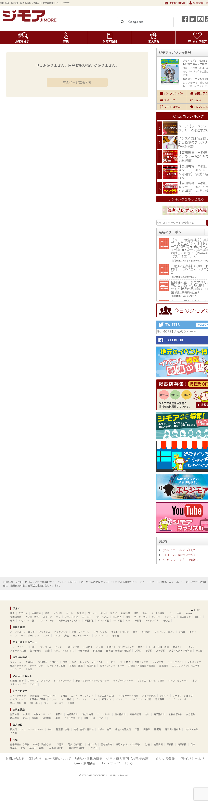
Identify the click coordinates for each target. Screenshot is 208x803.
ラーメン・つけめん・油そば (102, 613)
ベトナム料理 (157, 613)
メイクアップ (60, 631)
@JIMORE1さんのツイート (176, 331)
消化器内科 (87, 714)
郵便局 (157, 729)
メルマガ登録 (165, 758)
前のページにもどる (77, 82)
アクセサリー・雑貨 (128, 695)
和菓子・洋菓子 (38, 699)
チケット (164, 695)
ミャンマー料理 (133, 620)
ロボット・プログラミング (120, 646)
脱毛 (135, 631)
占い (194, 680)
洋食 (144, 613)
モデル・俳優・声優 (159, 646)
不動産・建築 (76, 665)
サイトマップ (110, 763)
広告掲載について (58, 758)
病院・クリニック (43, 714)
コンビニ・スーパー (178, 699)
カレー (198, 616)
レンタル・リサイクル (91, 661)
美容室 (182, 631)
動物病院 (46, 718)
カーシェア (15, 669)
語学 (34, 646)
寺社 (50, 729)
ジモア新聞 (110, 37)
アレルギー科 (103, 714)
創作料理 (125, 613)
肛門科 (59, 714)
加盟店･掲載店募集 (88, 758)
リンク (128, 763)
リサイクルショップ (183, 695)
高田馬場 (158, 744)
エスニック (185, 616)
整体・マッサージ (80, 631)
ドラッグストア (72, 718)
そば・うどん (101, 616)
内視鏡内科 (72, 714)
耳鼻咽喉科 (135, 714)
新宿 (23, 748)
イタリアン (170, 616)
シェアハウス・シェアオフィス (167, 661)
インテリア (121, 699)
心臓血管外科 (175, 714)
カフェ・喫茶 (32, 616)
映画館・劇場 (17, 680)
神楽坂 (13, 748)
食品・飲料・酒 (18, 702)
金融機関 (163, 665)
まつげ (192, 631)
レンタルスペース (63, 680)
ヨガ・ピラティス (82, 635)
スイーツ (172, 100)
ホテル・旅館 (191, 729)
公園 (137, 729)
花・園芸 (58, 702)
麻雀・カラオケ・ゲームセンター (92, 680)
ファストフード (46, 620)
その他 (166, 620)
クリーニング (36, 665)
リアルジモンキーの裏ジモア (184, 559)
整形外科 (14, 714)
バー (170, 613)
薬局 (57, 718)
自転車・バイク (18, 699)
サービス (110, 661)
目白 (193, 744)
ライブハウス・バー (123, 680)
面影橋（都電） (57, 748)
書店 (69, 699)
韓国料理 (88, 620)
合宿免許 (87, 646)
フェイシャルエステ (164, 631)
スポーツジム (100, 631)
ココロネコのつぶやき (179, 554)
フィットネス (101, 635)
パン (58, 616)
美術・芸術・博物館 (84, 729)
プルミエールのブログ (179, 549)
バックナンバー (172, 93)
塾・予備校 (35, 650)
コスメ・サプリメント (82, 695)
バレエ (99, 646)
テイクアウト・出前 (141, 699)
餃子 (47, 613)
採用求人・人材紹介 (48, 661)
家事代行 (29, 661)
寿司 (12, 620)
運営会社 (34, 758)
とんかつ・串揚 (26, 620)
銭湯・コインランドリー (112, 665)
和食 (12, 613)
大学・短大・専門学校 (180, 650)
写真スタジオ (141, 661)
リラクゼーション (30, 635)
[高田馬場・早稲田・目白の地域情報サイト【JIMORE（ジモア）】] (30, 20)
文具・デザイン (18, 695)
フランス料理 (71, 616)
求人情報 (154, 37)
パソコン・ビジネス (64, 650)
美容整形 (145, 631)
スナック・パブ (18, 684)
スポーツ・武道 (18, 650)
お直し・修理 (69, 661)
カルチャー (178, 646)
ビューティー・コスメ (87, 699)
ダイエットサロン (120, 631)
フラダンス (44, 631)
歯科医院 (14, 718)
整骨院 (35, 718)
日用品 (63, 695)
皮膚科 (26, 714)
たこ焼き (117, 616)
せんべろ (57, 613)
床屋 (66, 635)
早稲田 (170, 744)
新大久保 (92, 744)
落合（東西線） (75, 744)
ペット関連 (125, 661)
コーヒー (86, 616)
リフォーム (15, 661)
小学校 (138, 650)
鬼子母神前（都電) (19, 744)
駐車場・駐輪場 (173, 729)
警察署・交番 (62, 729)
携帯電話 (34, 695)
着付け (141, 646)
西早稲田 (182, 744)
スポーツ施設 (104, 729)
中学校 (148, 650)
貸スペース (45, 646)
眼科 (25, 718)
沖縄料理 (36, 613)
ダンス (191, 646)
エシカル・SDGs (106, 695)
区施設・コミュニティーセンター (26, 729)
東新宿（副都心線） (43, 744)
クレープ (156, 616)
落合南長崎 (106, 744)
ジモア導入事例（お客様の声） (129, 758)
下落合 (60, 744)
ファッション (56, 699)
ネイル (57, 635)
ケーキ (69, 613)
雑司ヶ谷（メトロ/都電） (128, 744)
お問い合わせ (175, 3)
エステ (46, 635)
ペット (47, 702)
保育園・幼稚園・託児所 (118, 650)
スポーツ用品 (149, 695)
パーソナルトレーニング (22, 631)
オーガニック (49, 695)
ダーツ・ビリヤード (178, 680)
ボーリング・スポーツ (39, 680)
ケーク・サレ (140, 616)
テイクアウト (152, 620)
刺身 (128, 616)
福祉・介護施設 (123, 729)
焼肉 (136, 613)
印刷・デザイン (18, 665)
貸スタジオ (73, 646)
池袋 (147, 744)
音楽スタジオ (194, 661)
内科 (147, 714)
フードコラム (172, 107)
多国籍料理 (15, 616)
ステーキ (23, 613)
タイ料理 (117, 620)
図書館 (146, 729)
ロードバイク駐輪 (56, 665)
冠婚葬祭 (91, 665)
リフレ (13, 635)
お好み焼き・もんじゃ (69, 620)
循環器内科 (159, 714)
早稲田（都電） (37, 748)
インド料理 (103, 620)
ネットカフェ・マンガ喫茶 (150, 680)
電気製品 (159, 699)
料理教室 (97, 650)
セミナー (59, 646)
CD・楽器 (35, 702)
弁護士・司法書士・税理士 (141, 665)
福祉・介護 (89, 718)
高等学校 (160, 650)
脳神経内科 (120, 714)
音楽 (47, 650)
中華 (179, 613)
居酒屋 (80, 613)
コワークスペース (19, 646)
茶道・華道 (83, 650)
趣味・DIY (107, 699)
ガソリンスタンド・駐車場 (185, 665)
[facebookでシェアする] (185, 19)
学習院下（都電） (78, 748)
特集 (66, 37)
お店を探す (22, 37)
